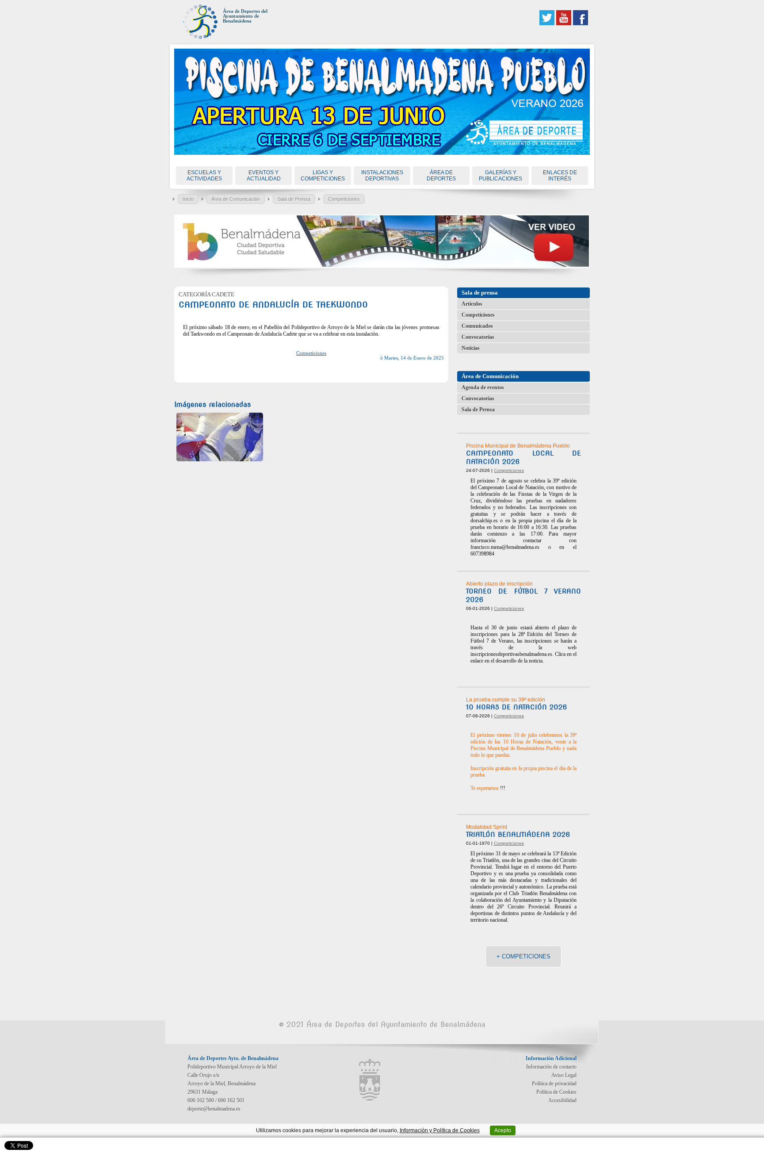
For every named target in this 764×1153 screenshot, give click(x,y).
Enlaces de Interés (560, 175)
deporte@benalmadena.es (214, 1109)
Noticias (471, 348)
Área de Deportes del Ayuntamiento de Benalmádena (245, 16)
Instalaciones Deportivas (382, 175)
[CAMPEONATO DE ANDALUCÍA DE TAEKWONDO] (219, 437)
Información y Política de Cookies (440, 1130)
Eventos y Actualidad (264, 175)
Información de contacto (551, 1067)
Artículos (472, 304)
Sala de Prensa (294, 199)
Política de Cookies (556, 1092)
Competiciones (344, 199)
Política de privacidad (554, 1083)
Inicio (188, 199)
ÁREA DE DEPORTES (441, 175)
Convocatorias (478, 337)
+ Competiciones (523, 956)
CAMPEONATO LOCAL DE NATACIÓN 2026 (523, 457)
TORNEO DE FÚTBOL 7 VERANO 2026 (523, 595)
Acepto (502, 1130)
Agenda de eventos (483, 387)
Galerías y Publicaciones (500, 175)
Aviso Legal (564, 1075)
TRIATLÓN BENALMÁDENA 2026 (518, 835)
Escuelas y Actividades (204, 175)
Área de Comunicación (235, 199)
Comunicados (477, 326)
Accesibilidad (562, 1100)
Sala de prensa (480, 292)
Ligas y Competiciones (323, 175)
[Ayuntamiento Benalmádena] (370, 1080)
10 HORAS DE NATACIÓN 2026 (516, 707)
